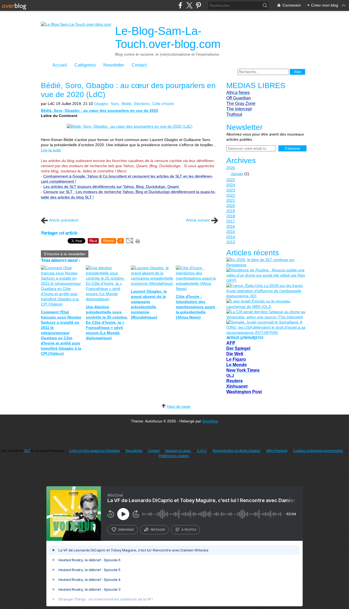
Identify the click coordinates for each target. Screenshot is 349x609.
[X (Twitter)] (189, 5)
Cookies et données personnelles (318, 451)
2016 (230, 226)
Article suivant (198, 220)
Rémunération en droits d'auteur (236, 451)
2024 (230, 185)
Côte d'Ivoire (163, 103)
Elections (142, 103)
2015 (230, 231)
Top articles (133, 451)
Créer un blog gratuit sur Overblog (94, 451)
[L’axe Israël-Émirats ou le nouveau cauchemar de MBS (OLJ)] (265, 304)
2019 (230, 211)
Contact (139, 65)
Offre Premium (276, 451)
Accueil (59, 65)
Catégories (85, 65)
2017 (230, 221)
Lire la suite (51, 150)
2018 (230, 216)
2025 (230, 180)
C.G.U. (202, 451)
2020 (230, 205)
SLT (27, 451)
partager (158, 529)
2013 (230, 242)
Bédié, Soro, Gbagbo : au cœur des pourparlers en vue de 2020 (99, 110)
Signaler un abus (178, 451)
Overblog (210, 421)
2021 (230, 200)
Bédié (126, 103)
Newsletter (113, 65)
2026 (230, 168)
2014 (230, 237)
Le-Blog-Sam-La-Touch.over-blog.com (168, 37)
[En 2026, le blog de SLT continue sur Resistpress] (265, 262)
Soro (115, 103)
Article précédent (63, 220)
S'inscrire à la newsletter (65, 254)
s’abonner (126, 529)
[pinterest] (198, 5)
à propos (189, 529)
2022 (230, 195)
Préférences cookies (174, 456)
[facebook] (180, 5)
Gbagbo (101, 103)
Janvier (237, 174)
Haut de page (178, 406)
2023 (230, 190)
